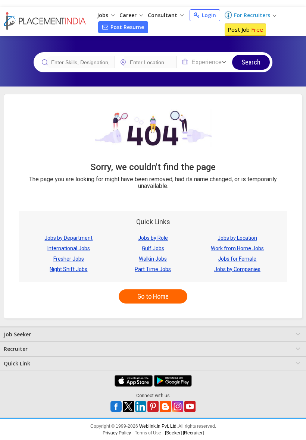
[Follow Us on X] (128, 406)
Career (128, 15)
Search (250, 62)
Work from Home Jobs (237, 248)
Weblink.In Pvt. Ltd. (158, 426)
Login (208, 15)
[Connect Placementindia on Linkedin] (140, 406)
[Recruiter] (193, 433)
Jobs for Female (237, 259)
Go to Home (153, 296)
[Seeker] (173, 433)
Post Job (245, 29)
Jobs (103, 15)
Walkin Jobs (153, 259)
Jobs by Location (237, 238)
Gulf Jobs (153, 248)
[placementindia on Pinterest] (153, 406)
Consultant (163, 15)
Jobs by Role (153, 238)
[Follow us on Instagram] (177, 406)
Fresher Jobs (68, 259)
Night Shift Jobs (68, 269)
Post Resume (126, 27)
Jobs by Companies (237, 269)
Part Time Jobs (153, 269)
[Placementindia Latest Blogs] (165, 406)
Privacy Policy (117, 433)
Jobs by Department (68, 238)
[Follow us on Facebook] (116, 406)
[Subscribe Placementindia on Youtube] (190, 406)
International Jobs (68, 248)
